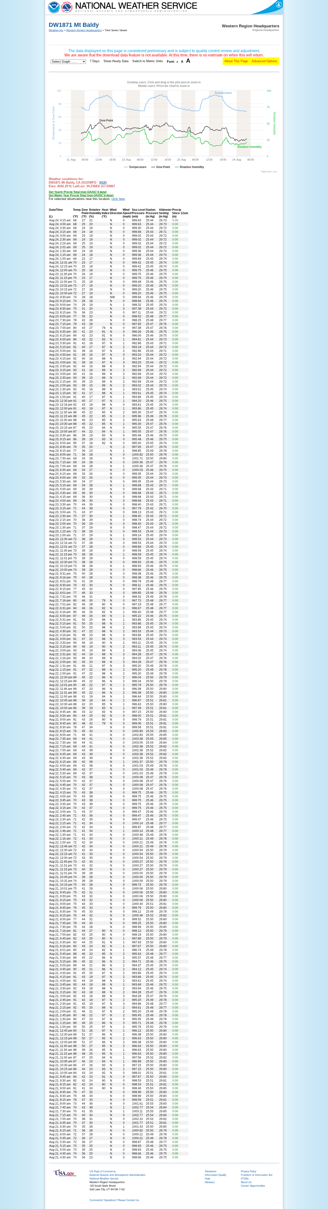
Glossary (210, 1182)
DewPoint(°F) (85, 213)
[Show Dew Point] (160, 167)
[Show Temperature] (135, 167)
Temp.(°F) (77, 213)
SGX (102, 182)
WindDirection (116, 211)
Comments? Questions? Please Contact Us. (115, 1200)
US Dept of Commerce (103, 1171)
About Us (246, 1182)
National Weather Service (104, 1178)
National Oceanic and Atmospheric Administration (118, 1175)
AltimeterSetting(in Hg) (165, 213)
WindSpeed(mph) (127, 213)
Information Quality (215, 1175)
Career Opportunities (253, 1185)
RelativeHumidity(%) (95, 213)
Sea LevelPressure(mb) (138, 213)
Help (207, 1178)
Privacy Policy (248, 1171)
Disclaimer (211, 1171)
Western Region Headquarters (84, 30)
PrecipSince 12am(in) (180, 213)
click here (118, 199)
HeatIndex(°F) (105, 213)
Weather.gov (56, 30)
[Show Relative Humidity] (189, 167)
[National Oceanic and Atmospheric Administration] (53, 7)
